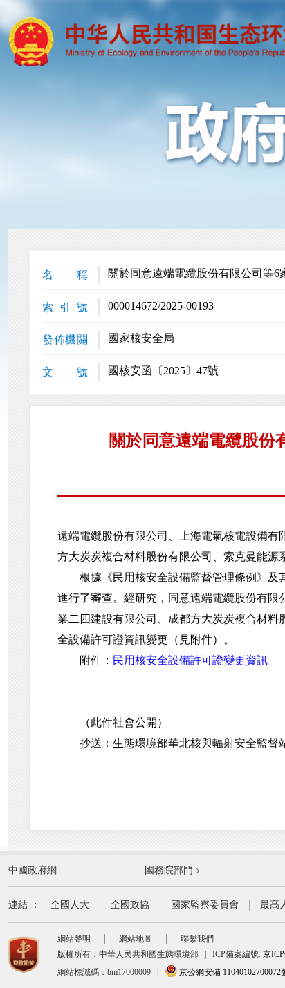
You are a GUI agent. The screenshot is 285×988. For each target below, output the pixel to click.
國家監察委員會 (205, 905)
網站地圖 (135, 939)
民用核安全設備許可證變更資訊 (190, 660)
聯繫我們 (197, 939)
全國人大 (69, 905)
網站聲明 (74, 939)
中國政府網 (32, 870)
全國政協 (130, 905)
